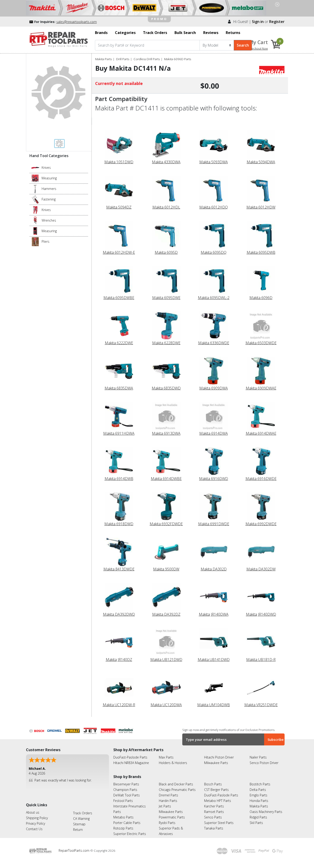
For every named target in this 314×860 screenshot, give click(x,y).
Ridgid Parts (258, 817)
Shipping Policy (37, 818)
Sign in (258, 21)
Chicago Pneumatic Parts (177, 789)
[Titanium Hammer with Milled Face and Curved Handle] (35, 188)
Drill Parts (122, 59)
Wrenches (49, 220)
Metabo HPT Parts (217, 800)
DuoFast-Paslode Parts (130, 757)
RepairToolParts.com (74, 850)
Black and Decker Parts (176, 784)
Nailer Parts (258, 757)
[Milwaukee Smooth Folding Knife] (35, 209)
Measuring (49, 178)
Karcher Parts (214, 806)
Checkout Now (258, 48)
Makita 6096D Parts (177, 59)
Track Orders (82, 813)
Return (78, 829)
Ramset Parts (214, 811)
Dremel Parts (168, 795)
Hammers (49, 188)
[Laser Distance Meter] (35, 230)
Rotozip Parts (123, 828)
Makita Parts (103, 59)
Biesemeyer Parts (126, 784)
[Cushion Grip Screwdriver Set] (35, 199)
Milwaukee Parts (216, 763)
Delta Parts (258, 789)
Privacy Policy (35, 823)
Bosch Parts (213, 784)
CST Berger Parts (216, 789)
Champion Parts (125, 789)
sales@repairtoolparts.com (76, 22)
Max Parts (166, 757)
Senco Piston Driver (264, 763)
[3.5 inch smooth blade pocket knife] (35, 167)
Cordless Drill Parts (147, 59)
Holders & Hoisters (173, 763)
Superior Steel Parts (219, 823)
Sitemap (79, 824)
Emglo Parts (258, 795)
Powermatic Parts (172, 817)
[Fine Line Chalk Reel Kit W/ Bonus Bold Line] (35, 177)
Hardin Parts (168, 800)
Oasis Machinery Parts (266, 811)
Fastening (49, 199)
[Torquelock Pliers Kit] (35, 241)
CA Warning (81, 818)
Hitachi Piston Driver (219, 757)
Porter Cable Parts (126, 823)
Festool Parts (123, 800)
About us (32, 812)
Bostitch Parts (260, 784)
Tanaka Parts (213, 828)
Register (277, 21)
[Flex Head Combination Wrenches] (35, 220)
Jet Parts (165, 806)
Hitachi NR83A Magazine (131, 763)
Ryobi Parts (167, 823)
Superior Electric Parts (129, 834)
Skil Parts (256, 823)
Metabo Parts (123, 817)
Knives (46, 167)
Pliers (45, 241)
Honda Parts (259, 800)
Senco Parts (213, 817)
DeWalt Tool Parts (126, 795)
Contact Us (34, 829)
